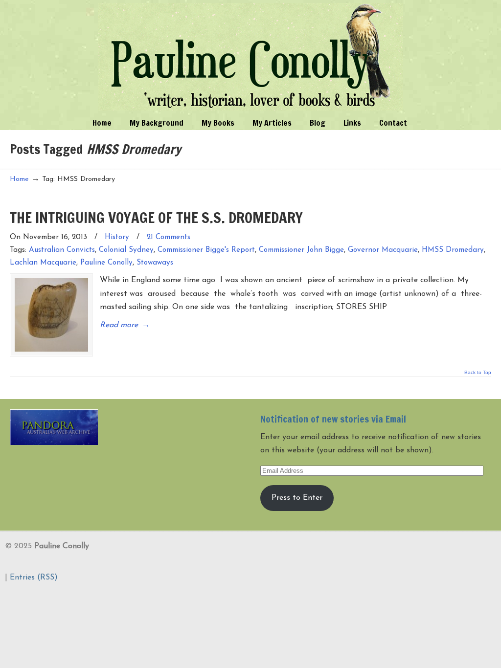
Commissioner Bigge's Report (206, 250)
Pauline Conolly (250, 57)
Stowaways (155, 263)
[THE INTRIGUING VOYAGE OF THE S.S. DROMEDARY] (51, 315)
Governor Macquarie (383, 250)
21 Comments (168, 237)
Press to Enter (297, 498)
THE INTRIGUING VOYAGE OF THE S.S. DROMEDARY (156, 217)
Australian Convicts (62, 250)
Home (19, 179)
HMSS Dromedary (453, 250)
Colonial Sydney (126, 250)
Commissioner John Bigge (301, 250)
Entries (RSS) (34, 577)
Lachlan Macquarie (43, 263)
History (117, 237)
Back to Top (477, 372)
